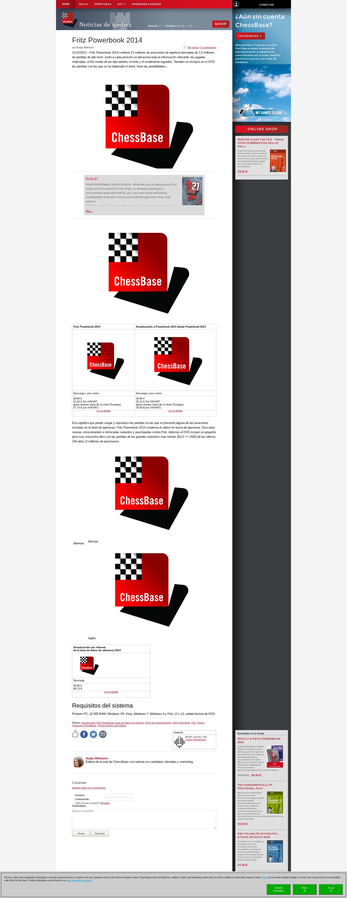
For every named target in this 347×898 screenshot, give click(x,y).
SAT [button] (120, 4)
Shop (66, 4)
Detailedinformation (278, 889)
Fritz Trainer (197, 722)
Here (264, 877)
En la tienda (103, 410)
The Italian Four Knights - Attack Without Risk (258, 835)
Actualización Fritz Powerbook (97, 722)
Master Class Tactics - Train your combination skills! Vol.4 (260, 143)
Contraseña (82, 799)
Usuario (79, 795)
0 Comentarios (208, 47)
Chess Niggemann (196, 739)
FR (191, 26)
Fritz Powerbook (181, 722)
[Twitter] (93, 734)
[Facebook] (84, 734)
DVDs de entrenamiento (158, 722)
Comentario (79, 806)
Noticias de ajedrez (105, 24)
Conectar (266, 4)
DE (178, 26)
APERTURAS (102, 4)
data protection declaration (79, 880)
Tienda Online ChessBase (112, 725)
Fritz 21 (92, 179)
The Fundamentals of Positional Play (254, 786)
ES (187, 26)
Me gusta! (193, 47)
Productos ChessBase (84, 725)
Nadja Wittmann (97, 758)
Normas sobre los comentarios (88, 787)
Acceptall (331, 889)
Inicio (83, 4)
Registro (105, 803)
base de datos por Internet (129, 722)
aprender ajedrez (146, 4)
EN (183, 26)
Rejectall (305, 889)
